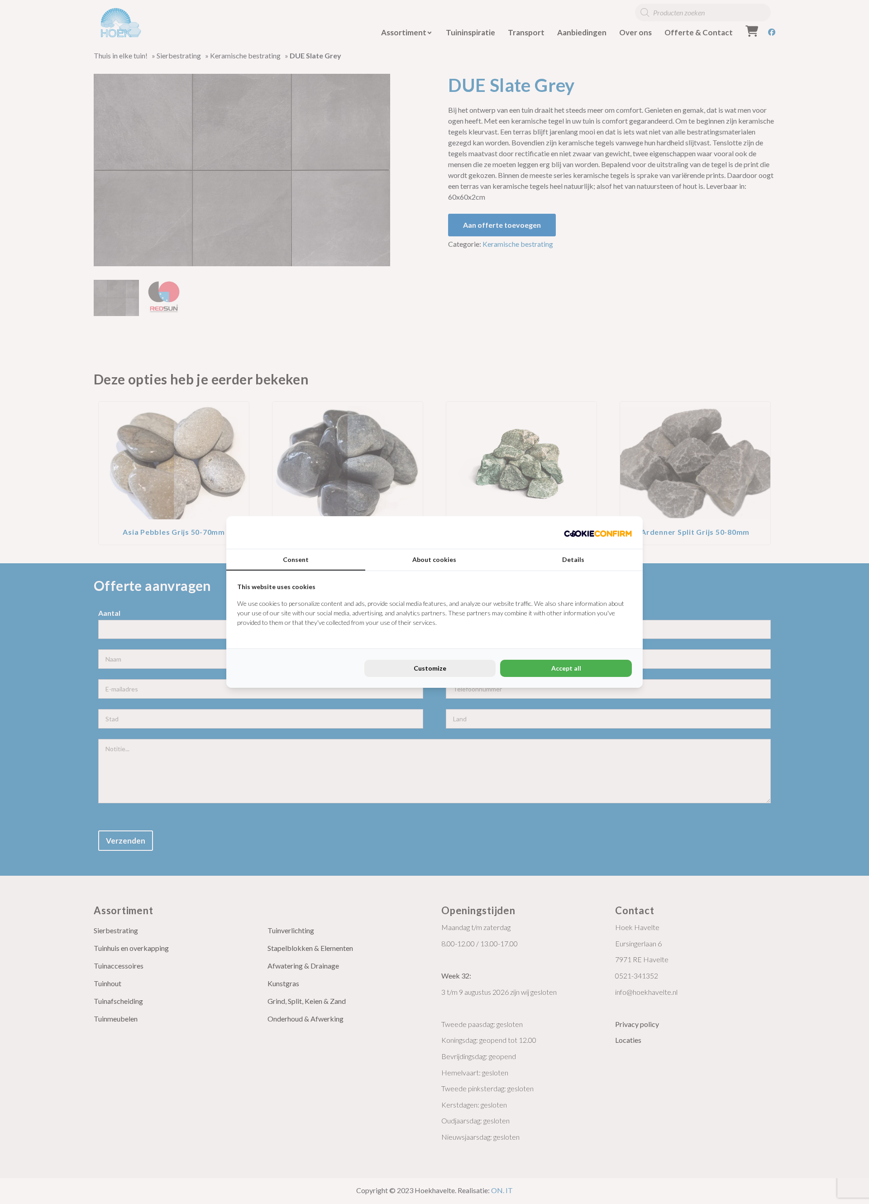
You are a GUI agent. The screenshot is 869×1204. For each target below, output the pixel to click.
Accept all (566, 668)
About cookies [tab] (434, 559)
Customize (430, 668)
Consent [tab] (296, 559)
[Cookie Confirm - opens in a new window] (598, 532)
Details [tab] (573, 559)
